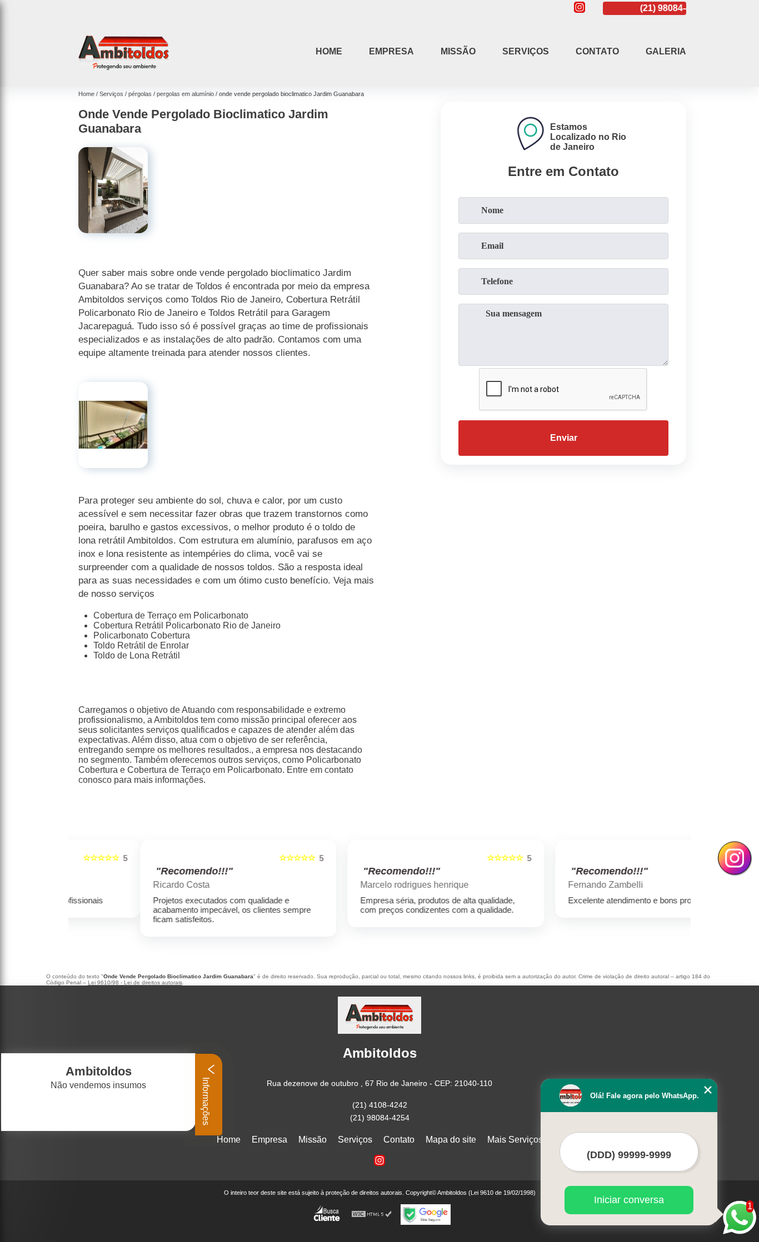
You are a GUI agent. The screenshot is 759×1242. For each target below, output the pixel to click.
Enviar (563, 438)
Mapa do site (451, 1139)
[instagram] (579, 8)
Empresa (391, 51)
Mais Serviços (515, 1139)
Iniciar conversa (629, 1199)
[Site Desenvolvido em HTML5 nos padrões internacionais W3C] (371, 1214)
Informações (206, 1100)
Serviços (525, 51)
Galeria (666, 51)
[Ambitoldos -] (123, 72)
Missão (458, 51)
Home (329, 51)
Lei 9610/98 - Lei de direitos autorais (135, 982)
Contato (597, 51)
